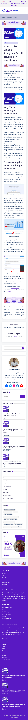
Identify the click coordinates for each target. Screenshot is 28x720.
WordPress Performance (11, 42)
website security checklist (16, 526)
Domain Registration (7, 607)
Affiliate (3, 575)
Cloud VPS (4, 616)
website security (7, 526)
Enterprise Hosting (6, 618)
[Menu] (25, 10)
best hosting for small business (9, 509)
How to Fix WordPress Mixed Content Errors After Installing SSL (13, 414)
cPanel (5, 481)
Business (5, 475)
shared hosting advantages (9, 521)
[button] (23, 348)
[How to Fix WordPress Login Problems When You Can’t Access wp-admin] (6, 457)
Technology (6, 492)
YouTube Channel (15, 288)
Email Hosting (5, 612)
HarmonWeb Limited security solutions (11, 516)
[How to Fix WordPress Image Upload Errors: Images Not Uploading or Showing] (6, 424)
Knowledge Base (6, 582)
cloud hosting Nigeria (8, 514)
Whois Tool (4, 584)
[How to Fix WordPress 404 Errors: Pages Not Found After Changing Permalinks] (6, 441)
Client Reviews (5, 580)
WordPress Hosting (6, 614)
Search (5, 392)
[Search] (22, 396)
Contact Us (4, 577)
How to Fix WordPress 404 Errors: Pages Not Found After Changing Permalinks (14, 447)
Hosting (5, 483)
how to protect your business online (10, 519)
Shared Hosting (5, 609)
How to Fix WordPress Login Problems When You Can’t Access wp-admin (13, 462)
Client (4, 478)
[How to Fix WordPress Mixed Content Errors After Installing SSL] (6, 409)
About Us (4, 573)
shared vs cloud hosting (8, 524)
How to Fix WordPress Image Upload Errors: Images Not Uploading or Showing (13, 431)
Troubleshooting (7, 495)
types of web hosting (18, 524)
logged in (15, 336)
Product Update (7, 486)
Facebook (9, 291)
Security (5, 489)
